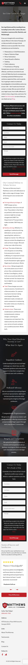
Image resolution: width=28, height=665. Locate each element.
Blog (13, 99)
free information (10, 96)
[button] (25, 3)
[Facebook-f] (2, 655)
